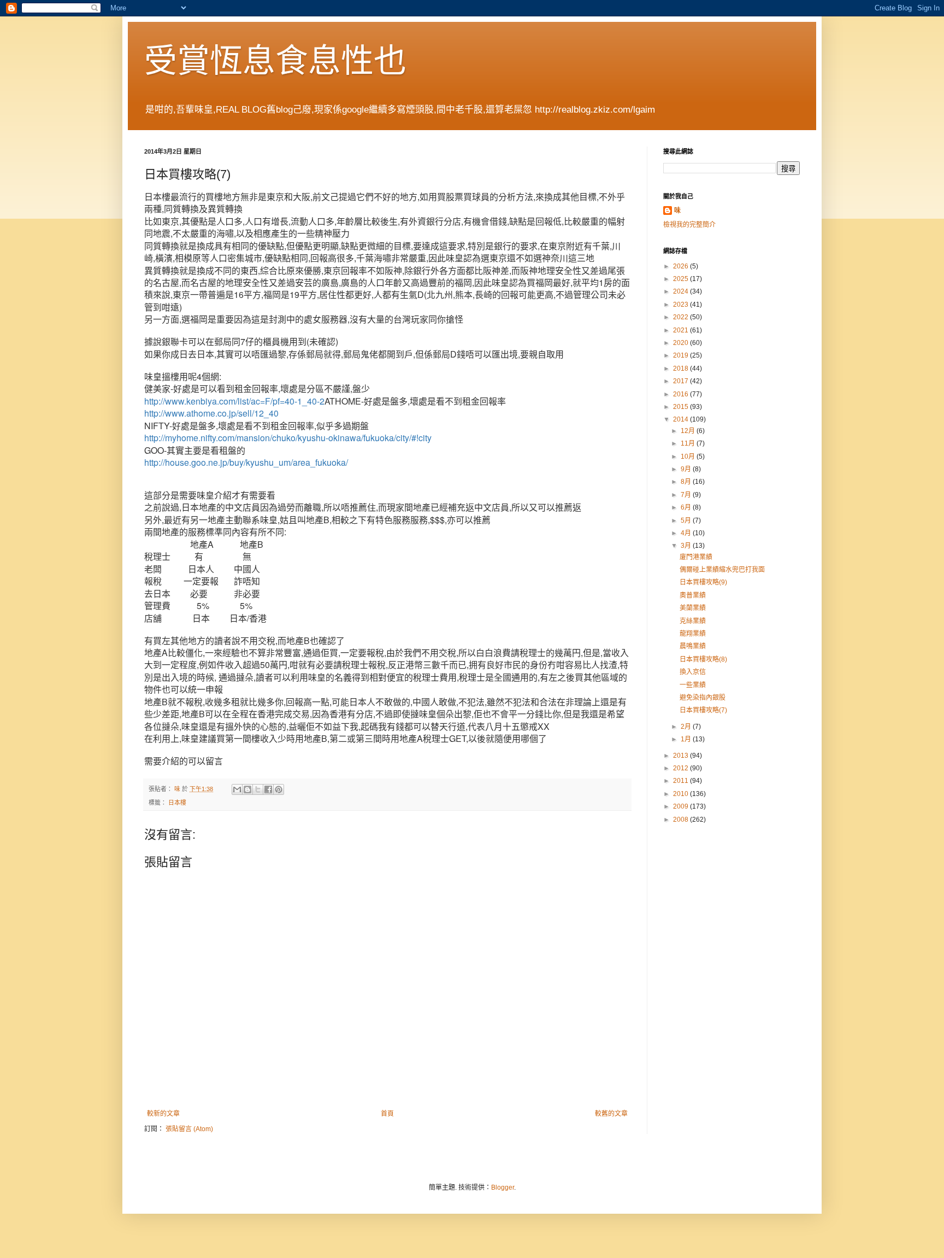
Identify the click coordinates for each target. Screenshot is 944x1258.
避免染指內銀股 (702, 697)
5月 (687, 520)
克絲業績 (693, 621)
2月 (687, 726)
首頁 (387, 1113)
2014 (681, 419)
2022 (681, 317)
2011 (681, 781)
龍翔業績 (693, 633)
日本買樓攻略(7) (703, 710)
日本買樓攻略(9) (703, 582)
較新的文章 (163, 1113)
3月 (687, 545)
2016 (681, 394)
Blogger (502, 1187)
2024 (681, 291)
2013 (681, 755)
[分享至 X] (257, 789)
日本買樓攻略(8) (703, 659)
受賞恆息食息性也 (275, 61)
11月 (689, 443)
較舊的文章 (611, 1113)
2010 (681, 794)
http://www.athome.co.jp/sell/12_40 (211, 413)
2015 (681, 407)
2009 (681, 806)
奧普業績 (693, 595)
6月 (687, 507)
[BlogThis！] (247, 789)
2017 (681, 381)
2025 (681, 279)
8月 (687, 481)
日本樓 (177, 802)
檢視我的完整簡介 (689, 225)
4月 (687, 533)
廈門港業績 (696, 557)
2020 (681, 343)
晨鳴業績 (693, 646)
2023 (681, 304)
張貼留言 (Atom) (189, 1129)
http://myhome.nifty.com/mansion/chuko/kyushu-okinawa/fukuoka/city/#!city (288, 437)
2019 (681, 355)
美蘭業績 (693, 608)
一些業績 (693, 685)
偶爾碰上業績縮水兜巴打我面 (722, 570)
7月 (687, 495)
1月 (687, 739)
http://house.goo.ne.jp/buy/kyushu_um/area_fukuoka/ (246, 462)
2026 (681, 266)
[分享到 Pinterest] (278, 789)
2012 (681, 768)
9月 (687, 469)
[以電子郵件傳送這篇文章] (237, 789)
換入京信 (693, 672)
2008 (681, 819)
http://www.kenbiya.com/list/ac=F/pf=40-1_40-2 (234, 401)
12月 (689, 431)
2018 (681, 368)
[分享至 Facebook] (268, 789)
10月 (689, 456)
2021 (681, 330)
